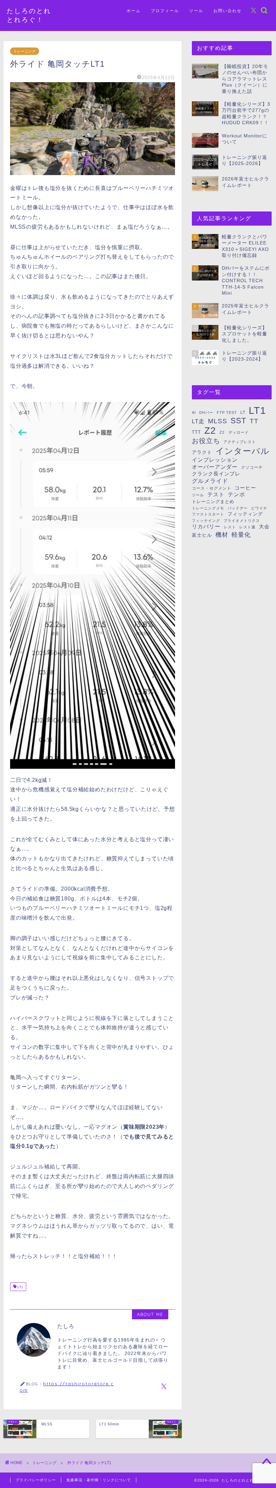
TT (254, 421)
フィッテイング (206, 521)
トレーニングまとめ (213, 501)
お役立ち (206, 440)
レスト (230, 527)
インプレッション (215, 460)
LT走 (198, 421)
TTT (196, 432)
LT (242, 412)
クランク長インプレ (216, 473)
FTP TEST (227, 412)
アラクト (202, 452)
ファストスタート (208, 514)
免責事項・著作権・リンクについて (98, 1480)
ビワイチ (259, 508)
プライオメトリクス (241, 521)
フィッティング (245, 514)
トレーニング (24, 51)
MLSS (217, 421)
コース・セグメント (211, 488)
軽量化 (241, 534)
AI (194, 412)
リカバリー (206, 526)
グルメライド (210, 481)
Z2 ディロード (234, 432)
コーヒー (245, 488)
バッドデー (238, 508)
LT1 (19, 1287)
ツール (196, 10)
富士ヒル (202, 535)
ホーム (134, 10)
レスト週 (247, 527)
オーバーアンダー (215, 467)
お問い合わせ (227, 10)
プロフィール (165, 10)
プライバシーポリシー (35, 1480)
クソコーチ (252, 467)
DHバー (206, 412)
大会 (264, 526)
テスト (216, 494)
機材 (221, 534)
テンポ (236, 494)
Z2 (210, 430)
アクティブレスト (239, 442)
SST (238, 420)
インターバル (242, 451)
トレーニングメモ (208, 508)
